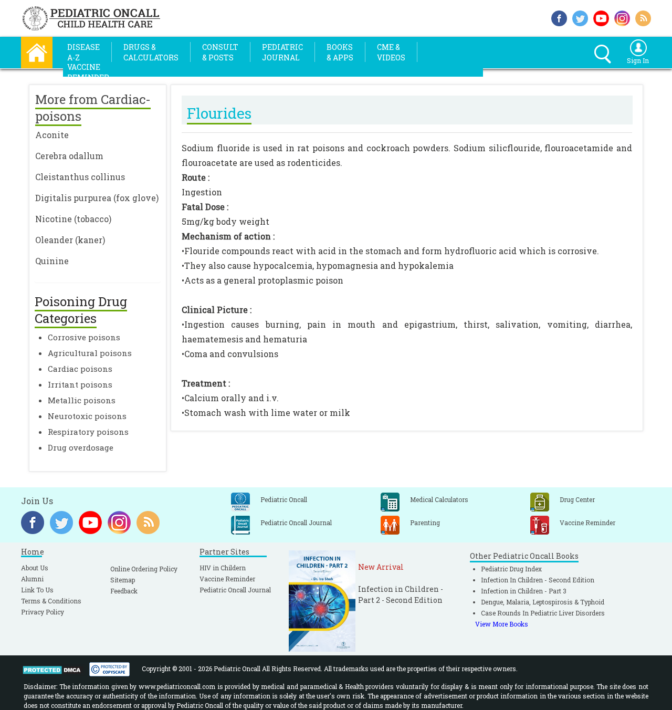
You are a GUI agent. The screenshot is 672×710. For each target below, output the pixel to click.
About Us (34, 567)
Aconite (52, 134)
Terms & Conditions (51, 601)
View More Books (501, 624)
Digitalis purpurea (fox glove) (97, 197)
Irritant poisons (80, 384)
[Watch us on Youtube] (601, 17)
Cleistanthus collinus (80, 176)
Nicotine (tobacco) (73, 218)
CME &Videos (391, 52)
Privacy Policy (42, 612)
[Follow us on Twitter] (580, 17)
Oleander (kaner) (70, 239)
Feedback (124, 591)
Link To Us (37, 590)
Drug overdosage (80, 447)
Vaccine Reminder (227, 579)
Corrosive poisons (84, 337)
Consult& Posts (220, 52)
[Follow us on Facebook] (559, 17)
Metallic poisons (82, 400)
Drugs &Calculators (150, 52)
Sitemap (122, 580)
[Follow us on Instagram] (622, 17)
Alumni (32, 579)
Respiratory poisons (88, 431)
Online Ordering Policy (143, 569)
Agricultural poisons (90, 353)
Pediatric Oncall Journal (235, 590)
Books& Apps (340, 52)
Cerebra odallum (69, 155)
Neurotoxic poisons (87, 416)
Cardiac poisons (80, 368)
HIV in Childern (223, 567)
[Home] (36, 51)
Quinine (52, 260)
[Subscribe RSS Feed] (643, 17)
